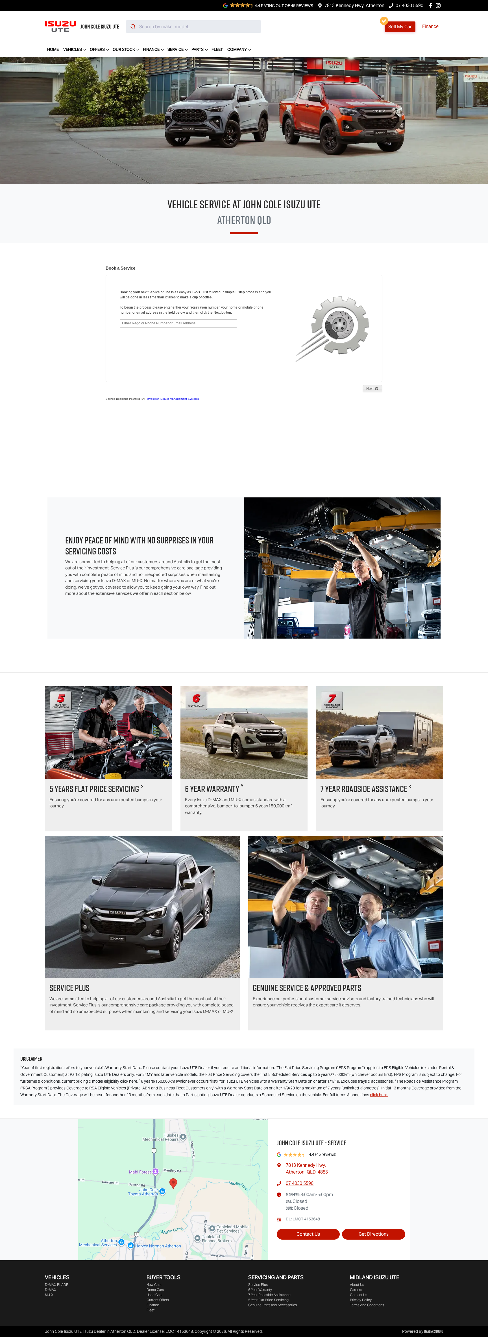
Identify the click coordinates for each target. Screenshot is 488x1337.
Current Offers (158, 1300)
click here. (379, 1094)
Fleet (217, 49)
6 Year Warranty (260, 1290)
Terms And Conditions (367, 1305)
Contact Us (308, 1234)
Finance (430, 26)
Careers (356, 1290)
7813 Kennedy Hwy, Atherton (354, 5)
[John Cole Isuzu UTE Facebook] (431, 5)
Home (53, 49)
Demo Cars (155, 1290)
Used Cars (154, 1295)
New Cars (154, 1285)
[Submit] (132, 26)
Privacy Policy (361, 1300)
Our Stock (124, 49)
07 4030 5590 (409, 5)
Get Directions (374, 1234)
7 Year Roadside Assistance (269, 1295)
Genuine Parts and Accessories (272, 1305)
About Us (357, 1285)
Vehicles (72, 49)
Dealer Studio (433, 1331)
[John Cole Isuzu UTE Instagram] (439, 5)
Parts (197, 49)
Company (237, 49)
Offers (97, 49)
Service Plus (258, 1285)
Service (175, 49)
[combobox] (193, 26)
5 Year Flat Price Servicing (268, 1300)
